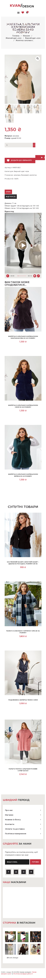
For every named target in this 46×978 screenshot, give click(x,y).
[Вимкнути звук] (34, 275)
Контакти (9, 824)
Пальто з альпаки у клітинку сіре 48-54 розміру (23, 632)
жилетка (33, 175)
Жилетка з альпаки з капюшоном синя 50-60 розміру (23, 406)
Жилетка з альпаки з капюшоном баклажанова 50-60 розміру (23, 337)
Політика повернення (15, 834)
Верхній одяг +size (32, 38)
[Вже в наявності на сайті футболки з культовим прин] (35, 936)
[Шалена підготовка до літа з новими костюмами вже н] (10, 949)
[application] (23, 245)
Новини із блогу (13, 820)
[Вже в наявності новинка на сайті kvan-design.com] (10, 936)
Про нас (9, 810)
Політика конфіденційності (23, 974)
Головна (15, 36)
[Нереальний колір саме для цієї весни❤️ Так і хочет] (23, 949)
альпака (17, 175)
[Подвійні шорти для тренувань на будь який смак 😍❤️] (23, 936)
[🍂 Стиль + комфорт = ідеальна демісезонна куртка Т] (35, 949)
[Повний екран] (38, 275)
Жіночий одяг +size (13, 38)
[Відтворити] (7, 275)
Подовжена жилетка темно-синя (23, 700)
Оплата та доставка (15, 829)
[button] (37, 58)
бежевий (25, 175)
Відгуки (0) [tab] (11, 196)
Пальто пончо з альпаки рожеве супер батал (23, 770)
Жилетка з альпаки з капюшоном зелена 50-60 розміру (23, 475)
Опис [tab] (8, 192)
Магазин (26, 36)
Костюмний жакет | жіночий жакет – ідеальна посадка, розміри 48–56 (23, 563)
